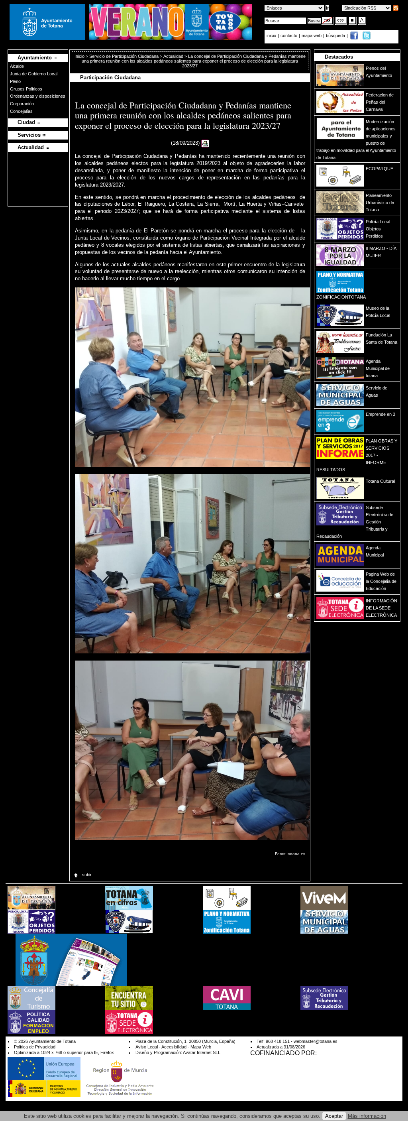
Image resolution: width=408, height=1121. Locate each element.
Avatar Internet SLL (201, 1052)
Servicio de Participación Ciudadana (124, 56)
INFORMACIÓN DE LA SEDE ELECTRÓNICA (381, 608)
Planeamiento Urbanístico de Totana (380, 202)
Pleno (15, 81)
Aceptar (334, 1116)
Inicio (80, 56)
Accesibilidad (173, 1046)
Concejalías (21, 111)
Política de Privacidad (34, 1046)
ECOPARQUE (379, 168)
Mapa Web (200, 1046)
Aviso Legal (146, 1046)
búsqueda (336, 35)
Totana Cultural (380, 481)
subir (86, 874)
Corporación (22, 103)
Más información (367, 1116)
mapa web (312, 35)
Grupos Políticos (26, 89)
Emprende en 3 (380, 414)
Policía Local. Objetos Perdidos (378, 228)
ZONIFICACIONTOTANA (341, 297)
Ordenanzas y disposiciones (37, 96)
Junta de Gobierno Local (33, 73)
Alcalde (17, 66)
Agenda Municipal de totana (378, 368)
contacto (288, 35)
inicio (272, 35)
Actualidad (173, 56)
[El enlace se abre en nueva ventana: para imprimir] (205, 143)
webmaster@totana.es (315, 1041)
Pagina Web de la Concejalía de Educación (381, 581)
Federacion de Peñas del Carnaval (380, 102)
